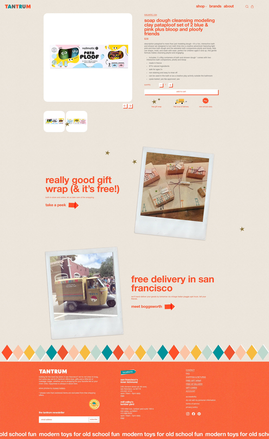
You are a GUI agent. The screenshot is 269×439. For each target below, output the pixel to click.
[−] (161, 85)
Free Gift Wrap (193, 381)
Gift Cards (191, 388)
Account (190, 391)
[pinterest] (199, 415)
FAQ (188, 374)
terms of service (192, 404)
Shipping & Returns (196, 377)
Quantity (147, 85)
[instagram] (188, 415)
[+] (170, 85)
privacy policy (192, 407)
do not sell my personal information (201, 400)
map (122, 396)
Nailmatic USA (150, 15)
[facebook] (193, 415)
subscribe (93, 419)
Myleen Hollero (59, 388)
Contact (190, 370)
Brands (215, 6)
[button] (247, 6)
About (229, 6)
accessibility (191, 397)
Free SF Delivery (194, 384)
